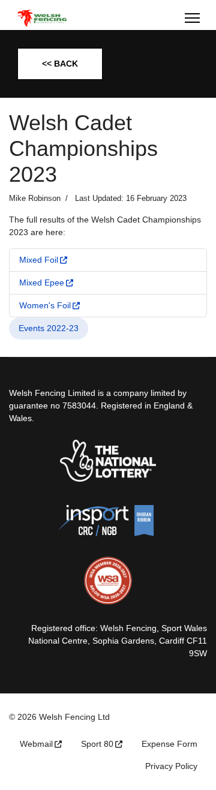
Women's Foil (45, 305)
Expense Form (169, 744)
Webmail (36, 744)
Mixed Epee (41, 282)
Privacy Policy (171, 766)
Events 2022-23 (49, 328)
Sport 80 (97, 744)
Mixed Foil (38, 260)
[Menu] (192, 18)
